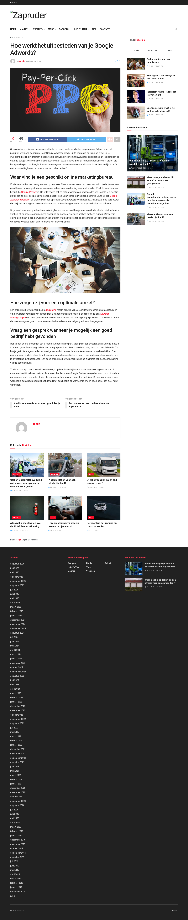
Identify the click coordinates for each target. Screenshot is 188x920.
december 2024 (17, 620)
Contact (13, 2)
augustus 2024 (17, 633)
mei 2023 (14, 684)
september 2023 (18, 672)
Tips (94, 29)
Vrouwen (38, 29)
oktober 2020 (16, 796)
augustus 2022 (17, 723)
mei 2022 (14, 732)
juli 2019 (14, 861)
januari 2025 (16, 615)
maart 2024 (15, 654)
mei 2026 (14, 572)
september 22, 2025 (20, 530)
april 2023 (15, 689)
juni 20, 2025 (55, 530)
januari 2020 (16, 835)
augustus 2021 (17, 762)
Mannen (24, 29)
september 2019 (18, 853)
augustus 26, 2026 (58, 487)
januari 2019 (16, 887)
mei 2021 (14, 771)
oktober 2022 (16, 715)
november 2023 (17, 663)
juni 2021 (14, 766)
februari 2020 (16, 831)
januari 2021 (16, 784)
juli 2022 (14, 728)
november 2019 (17, 844)
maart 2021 (15, 775)
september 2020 (18, 801)
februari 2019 (16, 883)
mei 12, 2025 (93, 530)
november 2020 (17, 792)
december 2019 (17, 840)
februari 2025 (16, 611)
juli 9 (12, 896)
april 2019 (15, 874)
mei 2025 (14, 598)
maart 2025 (15, 607)
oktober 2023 (16, 667)
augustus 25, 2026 (96, 487)
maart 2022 (15, 736)
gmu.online (50, 310)
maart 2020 (15, 827)
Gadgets (64, 29)
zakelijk (109, 563)
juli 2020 (14, 810)
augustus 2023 (17, 676)
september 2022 (18, 719)
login (19, 540)
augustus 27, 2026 (19, 490)
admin (22, 61)
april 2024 (15, 650)
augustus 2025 (17, 585)
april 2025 (15, 602)
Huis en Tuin (80, 29)
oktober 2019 (16, 848)
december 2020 (17, 788)
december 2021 (17, 749)
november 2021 (17, 753)
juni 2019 (14, 866)
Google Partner (29, 192)
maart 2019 (15, 878)
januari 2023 (16, 702)
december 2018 (17, 891)
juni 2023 (14, 680)
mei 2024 (14, 646)
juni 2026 (14, 568)
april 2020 (15, 822)
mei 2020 (14, 818)
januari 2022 (16, 745)
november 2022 (17, 710)
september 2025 (18, 581)
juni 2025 (14, 594)
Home (13, 29)
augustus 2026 (17, 564)
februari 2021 (16, 779)
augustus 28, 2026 (138, 168)
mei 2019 (14, 870)
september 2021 (18, 758)
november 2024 (17, 624)
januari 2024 (16, 658)
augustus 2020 (17, 805)
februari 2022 (16, 740)
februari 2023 (16, 697)
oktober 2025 (16, 577)
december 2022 (17, 706)
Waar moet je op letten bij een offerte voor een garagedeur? (160, 180)
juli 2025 (14, 590)
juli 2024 (14, 637)
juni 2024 (14, 641)
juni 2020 (14, 814)
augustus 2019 (17, 857)
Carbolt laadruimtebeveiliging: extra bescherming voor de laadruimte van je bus (26, 483)
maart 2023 (15, 693)
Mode (51, 29)
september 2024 (18, 628)
